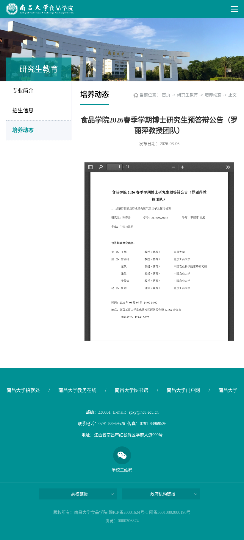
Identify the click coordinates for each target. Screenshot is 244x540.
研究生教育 (187, 95)
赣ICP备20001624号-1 (128, 512)
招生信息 (23, 111)
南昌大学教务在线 (77, 390)
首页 (166, 95)
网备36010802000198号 (170, 512)
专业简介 (23, 91)
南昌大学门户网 (183, 390)
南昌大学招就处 (23, 390)
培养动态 (23, 130)
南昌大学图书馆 (131, 390)
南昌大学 (227, 390)
